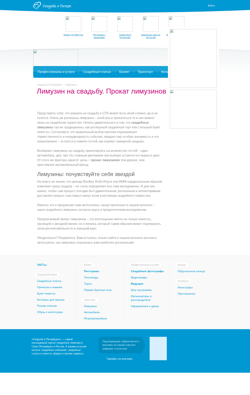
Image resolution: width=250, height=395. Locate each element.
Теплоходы (91, 277)
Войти (211, 5)
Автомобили (92, 312)
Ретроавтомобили (95, 318)
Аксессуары (185, 287)
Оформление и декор (145, 306)
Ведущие (137, 283)
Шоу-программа (141, 289)
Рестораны (91, 271)
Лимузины (71, 84)
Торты (88, 283)
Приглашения (186, 293)
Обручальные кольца (191, 271)
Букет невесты (46, 293)
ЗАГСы (42, 264)
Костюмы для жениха (50, 299)
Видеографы (139, 277)
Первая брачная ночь (98, 289)
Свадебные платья (49, 280)
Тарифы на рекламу (119, 358)
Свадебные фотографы (147, 271)
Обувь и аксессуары (50, 312)
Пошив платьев (47, 305)
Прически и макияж (49, 287)
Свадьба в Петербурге (49, 84)
